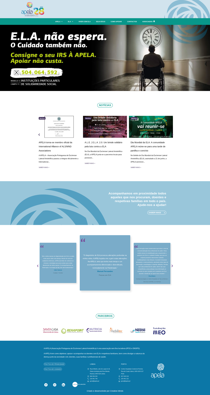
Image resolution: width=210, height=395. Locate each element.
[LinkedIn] (63, 384)
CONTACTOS (132, 21)
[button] (37, 267)
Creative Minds (116, 391)
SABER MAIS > (44, 167)
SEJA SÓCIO (100, 21)
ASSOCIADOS (147, 21)
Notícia (42, 118)
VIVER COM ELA (85, 21)
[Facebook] (46, 384)
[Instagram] (54, 384)
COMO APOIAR (116, 21)
